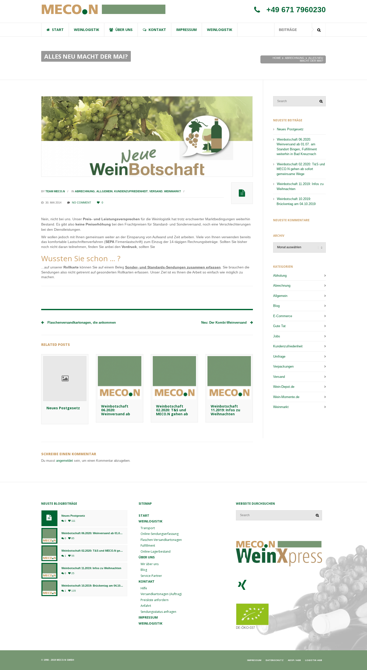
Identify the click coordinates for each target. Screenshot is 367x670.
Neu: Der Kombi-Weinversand (224, 322)
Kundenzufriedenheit (131, 191)
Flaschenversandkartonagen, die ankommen (81, 322)
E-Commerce (282, 316)
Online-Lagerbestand (156, 551)
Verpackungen (283, 366)
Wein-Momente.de (286, 397)
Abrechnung (294, 57)
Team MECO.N (55, 191)
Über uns (147, 557)
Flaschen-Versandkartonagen (161, 540)
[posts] (242, 193)
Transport (148, 528)
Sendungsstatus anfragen (158, 612)
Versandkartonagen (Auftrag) (161, 594)
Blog (276, 306)
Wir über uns (150, 564)
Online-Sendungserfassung (160, 534)
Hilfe (144, 588)
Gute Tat (279, 326)
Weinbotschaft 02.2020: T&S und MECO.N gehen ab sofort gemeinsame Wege (174, 414)
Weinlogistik (150, 623)
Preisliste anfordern (155, 600)
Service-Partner (151, 576)
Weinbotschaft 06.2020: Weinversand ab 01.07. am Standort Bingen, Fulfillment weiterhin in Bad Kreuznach (297, 147)
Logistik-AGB (313, 660)
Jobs (276, 336)
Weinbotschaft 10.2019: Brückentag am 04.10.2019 (296, 201)
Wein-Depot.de (283, 387)
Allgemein (104, 191)
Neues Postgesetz (63, 408)
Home (277, 57)
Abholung (280, 275)
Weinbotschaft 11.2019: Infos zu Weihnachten (225, 410)
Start (144, 515)
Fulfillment (148, 545)
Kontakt (147, 581)
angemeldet (64, 460)
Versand (156, 191)
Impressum (148, 617)
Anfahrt (146, 606)
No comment (81, 202)
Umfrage (279, 356)
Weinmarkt (172, 191)
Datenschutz (275, 660)
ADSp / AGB (294, 660)
